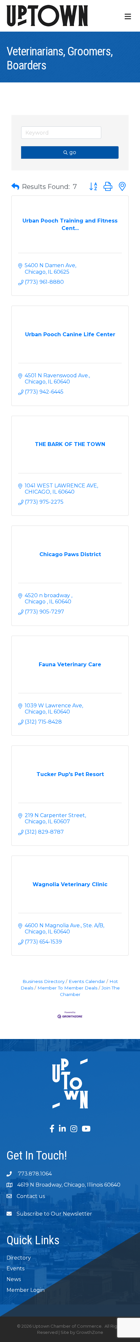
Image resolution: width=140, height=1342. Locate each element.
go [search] (72, 152)
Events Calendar (87, 981)
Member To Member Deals (67, 987)
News (14, 1279)
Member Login (26, 1290)
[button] (15, 187)
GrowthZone (89, 1332)
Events (15, 1268)
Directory (19, 1258)
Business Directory (43, 981)
